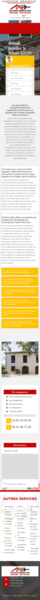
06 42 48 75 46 (28, 1)
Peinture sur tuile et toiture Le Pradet (8, 542)
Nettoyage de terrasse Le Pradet (34, 510)
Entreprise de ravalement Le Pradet (21, 536)
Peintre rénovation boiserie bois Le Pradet (34, 538)
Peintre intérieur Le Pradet (8, 531)
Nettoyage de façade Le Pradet (8, 521)
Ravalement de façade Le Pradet (21, 547)
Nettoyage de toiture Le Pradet (34, 551)
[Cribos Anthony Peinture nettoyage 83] (20, 9)
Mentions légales (30, 595)
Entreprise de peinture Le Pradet (8, 510)
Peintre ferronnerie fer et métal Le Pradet (21, 515)
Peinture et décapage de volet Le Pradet (34, 524)
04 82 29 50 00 (11, 1)
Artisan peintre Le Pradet (21, 525)
